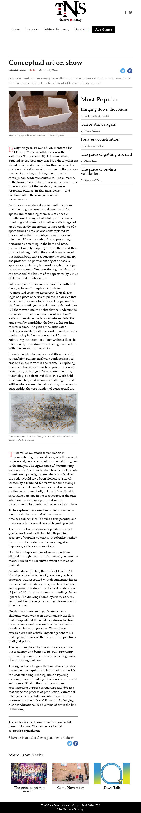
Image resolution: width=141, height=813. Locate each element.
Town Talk (112, 788)
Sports (79, 29)
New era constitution (100, 139)
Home (15, 29)
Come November (70, 788)
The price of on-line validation (99, 171)
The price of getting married (106, 154)
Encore (30, 29)
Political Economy (56, 29)
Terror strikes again (98, 124)
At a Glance (103, 29)
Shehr (32, 70)
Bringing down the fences (104, 109)
